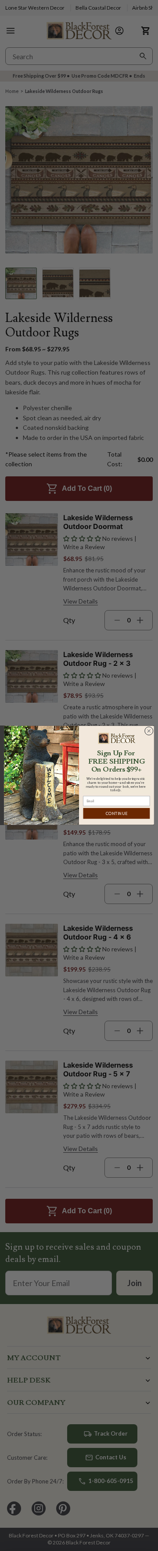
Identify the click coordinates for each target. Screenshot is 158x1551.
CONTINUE (116, 813)
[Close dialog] (148, 731)
